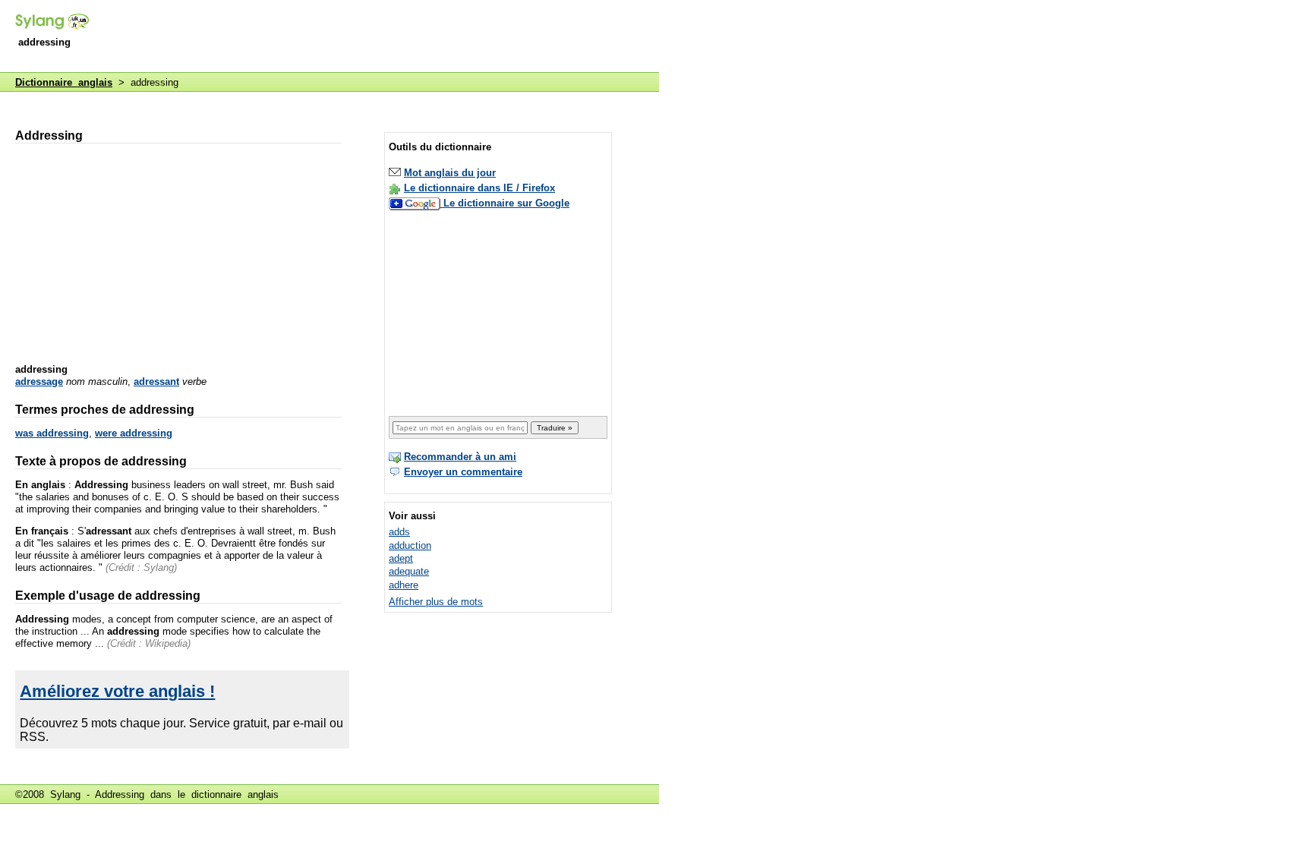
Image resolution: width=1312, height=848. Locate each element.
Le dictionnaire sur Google (506, 203)
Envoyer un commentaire (463, 472)
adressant (156, 381)
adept (401, 558)
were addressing (133, 433)
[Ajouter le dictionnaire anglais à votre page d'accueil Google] (416, 203)
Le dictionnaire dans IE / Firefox (479, 188)
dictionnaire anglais (235, 794)
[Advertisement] (382, 37)
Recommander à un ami (460, 456)
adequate (409, 571)
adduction (410, 545)
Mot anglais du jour (450, 172)
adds (399, 531)
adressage (39, 381)
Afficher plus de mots (436, 601)
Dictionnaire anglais (63, 82)
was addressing (52, 433)
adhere (403, 585)
